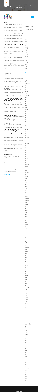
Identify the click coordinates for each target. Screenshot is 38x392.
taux (25, 346)
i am (25, 217)
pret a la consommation (27, 287)
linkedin (25, 235)
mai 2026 (26, 43)
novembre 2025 (26, 47)
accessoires (26, 77)
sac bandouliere (26, 317)
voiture (25, 372)
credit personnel (26, 161)
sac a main (26, 315)
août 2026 (26, 41)
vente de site (26, 364)
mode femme (26, 253)
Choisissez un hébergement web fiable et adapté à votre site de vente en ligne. (12, 47)
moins (25, 255)
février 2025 (26, 53)
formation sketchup (26, 204)
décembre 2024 (26, 54)
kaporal (25, 229)
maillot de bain (26, 237)
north (25, 261)
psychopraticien (26, 306)
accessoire (26, 76)
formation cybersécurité (27, 200)
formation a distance (27, 198)
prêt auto (25, 291)
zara (25, 381)
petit (25, 273)
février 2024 (26, 61)
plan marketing (26, 277)
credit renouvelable (26, 163)
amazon (25, 89)
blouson (25, 113)
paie (25, 267)
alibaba (25, 87)
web (25, 374)
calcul (25, 127)
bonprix (25, 115)
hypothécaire (26, 216)
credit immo (26, 157)
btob (25, 125)
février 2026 (26, 45)
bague (25, 99)
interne (25, 223)
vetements (26, 370)
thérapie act (26, 356)
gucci (25, 213)
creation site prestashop (27, 148)
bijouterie (26, 107)
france (25, 208)
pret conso (26, 293)
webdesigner (26, 377)
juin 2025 (26, 50)
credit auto (26, 151)
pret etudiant (26, 294)
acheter (25, 79)
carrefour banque (26, 129)
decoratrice (26, 170)
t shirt (25, 344)
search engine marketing (27, 323)
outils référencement (27, 265)
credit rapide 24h (26, 162)
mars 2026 (26, 44)
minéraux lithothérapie (27, 251)
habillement (26, 214)
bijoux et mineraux (26, 109)
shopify (16, 149)
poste (25, 281)
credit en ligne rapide (27, 154)
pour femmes (26, 283)
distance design (26, 176)
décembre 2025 (26, 46)
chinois (25, 134)
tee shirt (25, 348)
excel (25, 190)
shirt (25, 326)
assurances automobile (27, 95)
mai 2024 (26, 59)
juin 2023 (26, 66)
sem (25, 325)
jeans (25, 226)
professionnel (26, 305)
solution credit (26, 340)
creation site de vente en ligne (7, 147)
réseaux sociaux (6, 149)
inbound (25, 220)
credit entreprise (26, 155)
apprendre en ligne (26, 91)
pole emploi (26, 279)
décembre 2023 (26, 62)
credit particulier (26, 160)
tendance (26, 350)
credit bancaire (26, 152)
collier (25, 139)
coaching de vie (26, 136)
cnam (25, 135)
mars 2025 (26, 52)
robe (25, 310)
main (25, 238)
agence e (26, 84)
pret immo (26, 295)
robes (25, 313)
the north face (26, 354)
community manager (27, 144)
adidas (25, 81)
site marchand (26, 332)
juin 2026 (26, 42)
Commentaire (5, 157)
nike (25, 259)
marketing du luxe (26, 242)
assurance (26, 93)
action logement (26, 80)
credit (25, 149)
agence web (26, 85)
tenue (25, 352)
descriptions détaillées (12, 147)
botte (25, 117)
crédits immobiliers (26, 166)
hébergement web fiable (10, 148)
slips (25, 338)
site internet (26, 330)
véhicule (25, 362)
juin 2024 (26, 58)
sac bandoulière (26, 316)
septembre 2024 (26, 56)
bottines (25, 119)
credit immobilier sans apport (27, 158)
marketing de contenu (27, 241)
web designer (26, 375)
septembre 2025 (26, 48)
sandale (25, 321)
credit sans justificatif (27, 164)
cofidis (25, 138)
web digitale (26, 376)
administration (26, 82)
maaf (25, 236)
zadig (25, 380)
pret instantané (26, 297)
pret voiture (26, 302)
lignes (25, 234)
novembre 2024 (26, 55)
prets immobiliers (26, 303)
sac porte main (26, 318)
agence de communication (27, 83)
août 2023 (26, 65)
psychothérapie (26, 307)
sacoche (25, 319)
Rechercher (26, 14)
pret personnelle (26, 300)
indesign (25, 221)
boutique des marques (27, 121)
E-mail (4, 164)
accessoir (26, 75)
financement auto (26, 196)
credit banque (26, 153)
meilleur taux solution (27, 247)
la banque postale (26, 230)
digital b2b (26, 174)
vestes (25, 366)
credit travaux (26, 165)
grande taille (26, 212)
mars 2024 (26, 60)
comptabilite (26, 145)
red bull (25, 309)
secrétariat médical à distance (28, 324)
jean (25, 225)
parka (25, 269)
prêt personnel (26, 299)
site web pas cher (26, 334)
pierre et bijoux (26, 275)
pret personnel (26, 298)
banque (25, 103)
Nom (4, 162)
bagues (25, 101)
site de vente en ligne (20, 149)
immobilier (26, 219)
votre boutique (26, 373)
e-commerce (18, 147)
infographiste (26, 222)
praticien (25, 285)
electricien (26, 182)
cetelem (25, 131)
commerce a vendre (27, 142)
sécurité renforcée (10, 149)
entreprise (26, 186)
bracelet (25, 123)
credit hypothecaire (26, 156)
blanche (25, 111)
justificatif (26, 228)
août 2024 (26, 57)
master (25, 245)
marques (25, 244)
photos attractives (17, 148)
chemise (25, 133)
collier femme (26, 140)
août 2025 (26, 49)
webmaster (26, 378)
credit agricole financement (27, 150)
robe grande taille (26, 312)
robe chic (26, 311)
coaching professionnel (27, 137)
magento (14, 148)
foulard (25, 206)
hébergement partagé (6, 148)
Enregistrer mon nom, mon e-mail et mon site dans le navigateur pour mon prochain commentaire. (13, 169)
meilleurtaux (26, 249)
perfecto (25, 271)
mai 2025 (26, 51)
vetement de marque (27, 368)
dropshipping (26, 178)
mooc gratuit (26, 257)
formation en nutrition (27, 202)
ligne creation (26, 233)
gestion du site (21, 147)
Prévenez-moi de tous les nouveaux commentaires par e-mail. (10, 171)
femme (25, 192)
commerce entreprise (27, 143)
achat (25, 78)
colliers (25, 141)
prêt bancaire (26, 292)
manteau (25, 240)
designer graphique (27, 172)
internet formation (26, 224)
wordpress (26, 379)
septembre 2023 (26, 64)
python (25, 308)
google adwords (26, 210)
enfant (25, 184)
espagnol (26, 188)
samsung (26, 320)
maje (25, 239)
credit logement (26, 159)
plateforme (21, 148)
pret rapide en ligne (27, 301)
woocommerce (5, 150)
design (15, 147)
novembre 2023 (26, 63)
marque (25, 243)
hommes (25, 215)
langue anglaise (26, 231)
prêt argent (26, 289)
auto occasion (26, 97)
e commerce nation (26, 180)
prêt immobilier (26, 296)
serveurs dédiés (14, 149)
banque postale (26, 105)
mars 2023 (26, 68)
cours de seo (26, 147)
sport (25, 342)
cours (25, 146)
